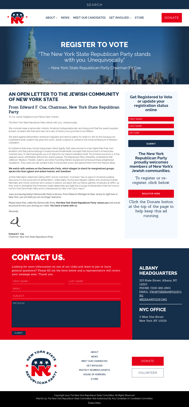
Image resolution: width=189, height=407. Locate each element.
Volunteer (147, 372)
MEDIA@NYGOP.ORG (153, 299)
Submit (151, 143)
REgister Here (151, 194)
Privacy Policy (94, 403)
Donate (172, 17)
